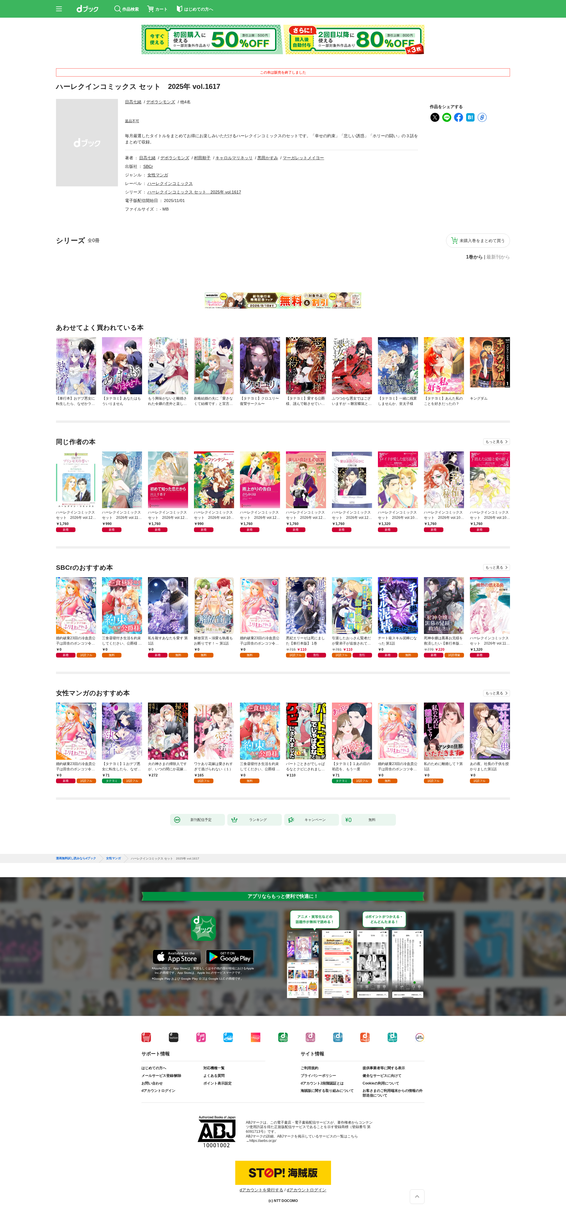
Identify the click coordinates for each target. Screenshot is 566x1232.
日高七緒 (133, 102)
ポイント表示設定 (217, 1083)
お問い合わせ (152, 1083)
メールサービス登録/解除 (161, 1076)
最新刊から (498, 257)
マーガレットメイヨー (303, 157)
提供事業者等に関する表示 (384, 1068)
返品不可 (132, 121)
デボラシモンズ (160, 102)
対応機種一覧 (214, 1068)
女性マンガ (157, 175)
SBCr (148, 166)
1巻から (474, 257)
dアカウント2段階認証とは (322, 1083)
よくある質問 (214, 1076)
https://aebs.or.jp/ (262, 1141)
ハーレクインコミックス (170, 183)
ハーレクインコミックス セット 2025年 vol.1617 (194, 192)
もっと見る (494, 442)
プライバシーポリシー (318, 1076)
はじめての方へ (154, 1068)
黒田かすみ (267, 157)
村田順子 (202, 157)
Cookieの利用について (381, 1083)
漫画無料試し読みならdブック (76, 858)
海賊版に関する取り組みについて (327, 1091)
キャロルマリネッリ (234, 157)
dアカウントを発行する (261, 1190)
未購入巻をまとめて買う (482, 240)
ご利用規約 (309, 1068)
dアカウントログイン (158, 1091)
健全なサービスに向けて (382, 1076)
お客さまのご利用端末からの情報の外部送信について (393, 1093)
